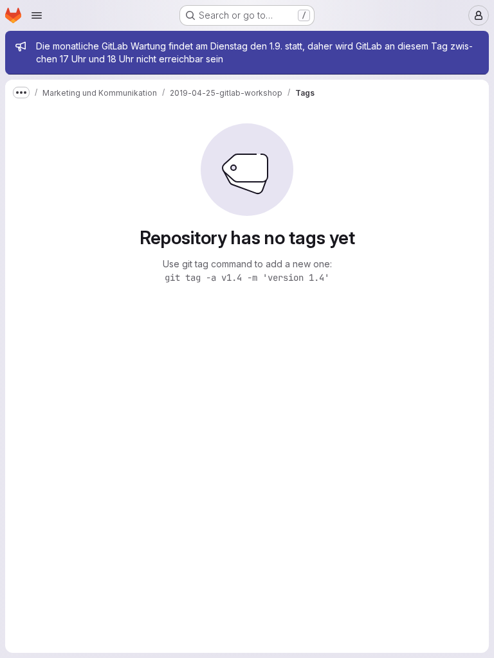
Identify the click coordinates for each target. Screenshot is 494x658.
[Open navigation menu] (36, 15)
